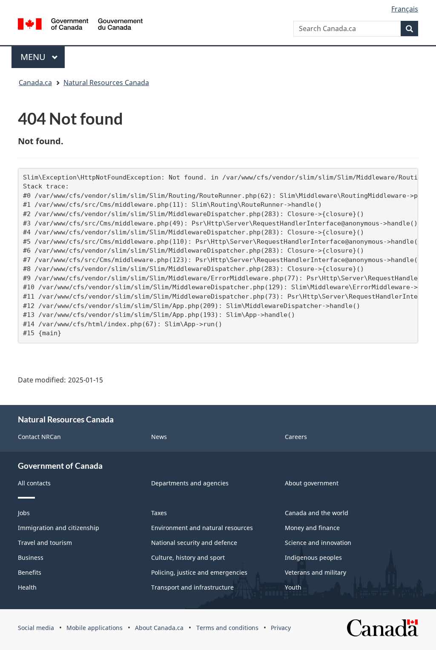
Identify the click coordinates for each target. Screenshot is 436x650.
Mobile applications (94, 628)
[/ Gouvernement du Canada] (80, 24)
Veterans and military (315, 572)
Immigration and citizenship (58, 528)
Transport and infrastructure (192, 587)
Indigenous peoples (313, 557)
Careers (296, 437)
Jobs (24, 513)
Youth (293, 587)
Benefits (29, 572)
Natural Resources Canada (106, 82)
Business (30, 557)
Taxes (159, 513)
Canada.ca (35, 82)
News (159, 437)
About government (311, 483)
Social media (36, 628)
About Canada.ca (159, 628)
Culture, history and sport (188, 557)
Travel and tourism (45, 543)
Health (27, 587)
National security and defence (194, 543)
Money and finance (312, 528)
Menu (34, 57)
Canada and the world (316, 513)
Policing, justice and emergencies (199, 572)
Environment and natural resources (202, 528)
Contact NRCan (39, 437)
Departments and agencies (190, 483)
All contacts (34, 483)
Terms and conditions (227, 628)
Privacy (281, 628)
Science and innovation (318, 543)
